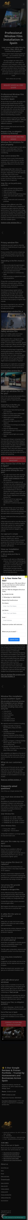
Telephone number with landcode (12, 624)
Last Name (5, 610)
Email (3, 617)
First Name (5, 603)
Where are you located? (9, 631)
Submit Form (14, 639)
